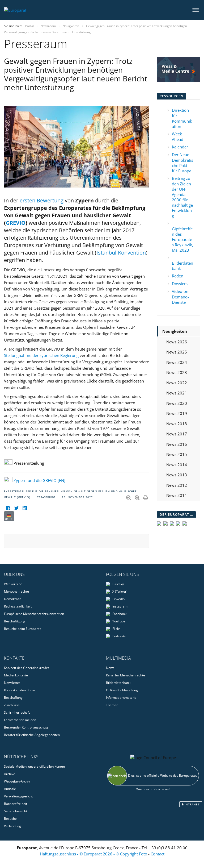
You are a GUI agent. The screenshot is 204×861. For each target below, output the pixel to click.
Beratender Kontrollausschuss (26, 727)
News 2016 (176, 444)
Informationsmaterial (121, 697)
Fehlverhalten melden (20, 720)
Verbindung (12, 826)
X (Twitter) (120, 591)
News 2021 (176, 393)
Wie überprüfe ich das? (153, 789)
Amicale (10, 789)
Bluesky (118, 584)
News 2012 (176, 485)
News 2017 (176, 433)
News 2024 (176, 362)
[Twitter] (16, 508)
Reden (177, 275)
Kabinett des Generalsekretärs (26, 667)
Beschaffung (13, 697)
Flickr (116, 628)
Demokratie (13, 599)
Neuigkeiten (174, 331)
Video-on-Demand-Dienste (181, 297)
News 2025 (176, 352)
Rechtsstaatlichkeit (18, 606)
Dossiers (180, 283)
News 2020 (176, 403)
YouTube (118, 621)
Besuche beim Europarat (22, 628)
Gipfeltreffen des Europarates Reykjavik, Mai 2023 (182, 239)
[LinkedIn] (24, 508)
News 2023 (176, 372)
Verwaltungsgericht (18, 796)
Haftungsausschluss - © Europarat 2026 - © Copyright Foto (94, 853)
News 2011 (176, 495)
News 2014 (176, 464)
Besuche (10, 818)
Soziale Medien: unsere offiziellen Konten (34, 766)
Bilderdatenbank (118, 682)
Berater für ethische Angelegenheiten (32, 735)
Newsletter (12, 682)
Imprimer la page (146, 497)
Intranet (192, 804)
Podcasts (119, 636)
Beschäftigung (14, 621)
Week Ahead (177, 136)
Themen (112, 705)
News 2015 (176, 454)
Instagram (120, 606)
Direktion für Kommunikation (182, 118)
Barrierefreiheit (15, 803)
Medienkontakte (16, 675)
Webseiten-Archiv (17, 781)
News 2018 (176, 423)
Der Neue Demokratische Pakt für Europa (182, 162)
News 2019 (176, 413)
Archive (9, 774)
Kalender (180, 146)
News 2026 (176, 341)
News (110, 667)
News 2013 (176, 474)
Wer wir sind (13, 584)
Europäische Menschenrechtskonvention (34, 614)
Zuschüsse (12, 705)
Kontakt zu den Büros (19, 690)
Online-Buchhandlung (122, 690)
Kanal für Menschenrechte (125, 675)
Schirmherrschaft (17, 712)
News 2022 (176, 382)
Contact (157, 853)
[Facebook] (8, 508)
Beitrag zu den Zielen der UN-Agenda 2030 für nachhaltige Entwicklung (182, 197)
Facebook (119, 614)
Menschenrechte (16, 591)
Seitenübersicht (15, 811)
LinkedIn (118, 599)
